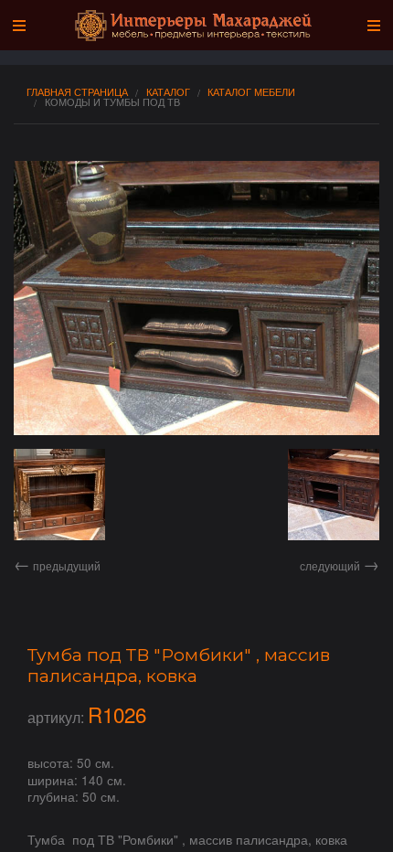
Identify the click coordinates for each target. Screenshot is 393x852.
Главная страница (77, 92)
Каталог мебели (251, 92)
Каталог (168, 92)
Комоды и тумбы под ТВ (112, 102)
